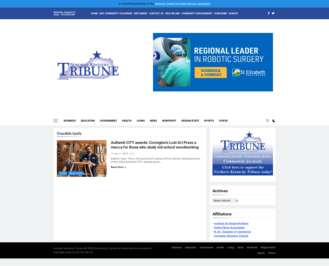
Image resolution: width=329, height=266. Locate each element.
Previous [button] (157, 91)
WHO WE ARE (172, 13)
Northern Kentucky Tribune (68, 248)
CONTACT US (156, 13)
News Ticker (76, 173)
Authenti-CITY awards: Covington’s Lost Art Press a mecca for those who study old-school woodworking (155, 144)
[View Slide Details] (240, 62)
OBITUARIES (140, 13)
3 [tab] (214, 93)
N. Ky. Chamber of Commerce (232, 231)
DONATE (233, 13)
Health (127, 120)
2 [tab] (208, 93)
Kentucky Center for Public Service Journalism (182, 3)
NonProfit (169, 120)
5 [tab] (227, 93)
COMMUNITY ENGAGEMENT (196, 13)
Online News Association (229, 227)
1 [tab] (202, 93)
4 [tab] (221, 93)
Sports (209, 120)
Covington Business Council (231, 236)
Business (70, 120)
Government (108, 120)
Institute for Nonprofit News (231, 223)
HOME (94, 13)
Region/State (190, 120)
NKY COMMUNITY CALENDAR (116, 13)
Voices (223, 120)
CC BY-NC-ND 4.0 (82, 252)
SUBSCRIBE (220, 13)
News (153, 120)
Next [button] (269, 91)
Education (88, 120)
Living (141, 120)
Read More (117, 167)
